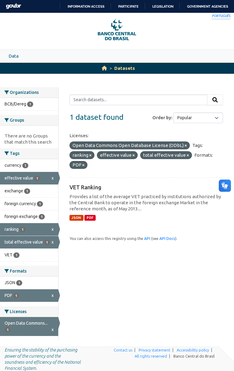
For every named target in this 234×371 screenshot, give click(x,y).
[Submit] (215, 100)
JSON (76, 217)
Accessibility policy (193, 350)
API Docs (167, 238)
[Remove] (186, 146)
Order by (161, 117)
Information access (86, 6)
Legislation (162, 6)
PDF (90, 217)
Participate (128, 6)
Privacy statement (154, 350)
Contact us (123, 350)
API (147, 238)
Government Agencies (207, 6)
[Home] (104, 68)
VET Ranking (85, 187)
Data (14, 56)
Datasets (124, 68)
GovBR (13, 6)
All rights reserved (151, 356)
